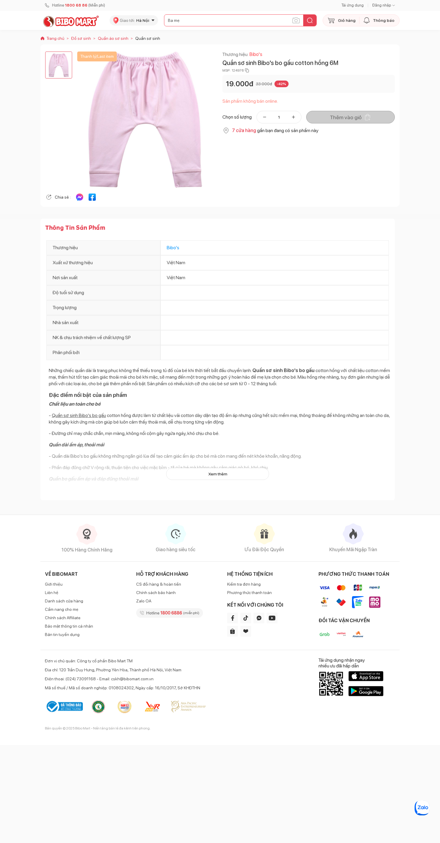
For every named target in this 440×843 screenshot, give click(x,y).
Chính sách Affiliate (63, 617)
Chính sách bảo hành (156, 592)
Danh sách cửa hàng (64, 601)
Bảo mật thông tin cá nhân (69, 626)
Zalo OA (143, 601)
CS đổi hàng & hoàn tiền (158, 584)
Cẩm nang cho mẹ (61, 609)
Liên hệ (51, 592)
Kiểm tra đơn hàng (244, 584)
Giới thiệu (54, 584)
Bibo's (255, 54)
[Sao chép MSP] (247, 70)
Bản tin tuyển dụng (62, 634)
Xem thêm (217, 474)
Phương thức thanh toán (249, 592)
